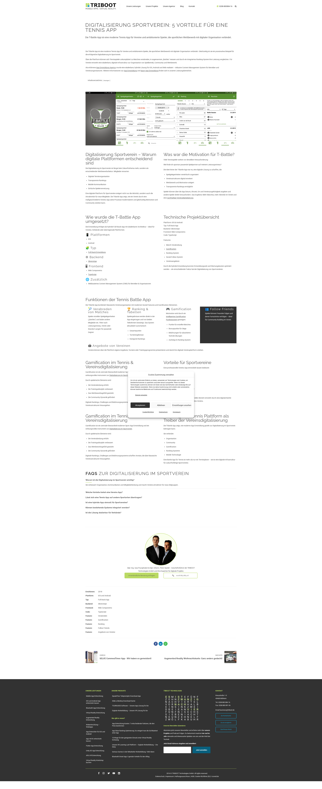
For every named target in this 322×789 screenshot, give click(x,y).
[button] (235, 6)
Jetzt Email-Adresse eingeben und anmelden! (180, 743)
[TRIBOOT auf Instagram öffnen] (103, 773)
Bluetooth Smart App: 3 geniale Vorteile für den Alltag (130, 756)
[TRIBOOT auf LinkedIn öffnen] (119, 773)
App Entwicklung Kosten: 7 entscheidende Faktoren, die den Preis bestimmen (133, 725)
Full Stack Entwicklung (97, 252)
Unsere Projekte (152, 6)
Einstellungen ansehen (181, 405)
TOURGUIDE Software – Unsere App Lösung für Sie (130, 706)
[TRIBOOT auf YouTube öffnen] (114, 773)
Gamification (171, 249)
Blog (182, 6)
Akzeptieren (140, 405)
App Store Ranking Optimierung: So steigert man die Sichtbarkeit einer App (135, 732)
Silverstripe (92, 261)
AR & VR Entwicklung (93, 755)
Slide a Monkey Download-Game (123, 701)
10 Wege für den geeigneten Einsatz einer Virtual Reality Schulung (132, 739)
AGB (192, 776)
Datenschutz (163, 412)
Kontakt (192, 6)
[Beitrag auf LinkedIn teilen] (161, 644)
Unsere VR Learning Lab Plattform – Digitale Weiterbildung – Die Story (135, 746)
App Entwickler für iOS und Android (95, 733)
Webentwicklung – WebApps (92, 726)
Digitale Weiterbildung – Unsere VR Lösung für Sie (130, 711)
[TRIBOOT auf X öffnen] (108, 773)
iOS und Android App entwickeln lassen (93, 702)
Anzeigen (106, 80)
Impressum (176, 412)
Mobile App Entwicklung (94, 696)
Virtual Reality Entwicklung (95, 713)
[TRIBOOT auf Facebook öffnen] (98, 773)
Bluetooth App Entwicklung (95, 708)
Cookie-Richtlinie (148, 412)
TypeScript (92, 274)
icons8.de (215, 776)
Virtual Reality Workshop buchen (94, 761)
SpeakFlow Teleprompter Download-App (126, 696)
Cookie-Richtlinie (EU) (203, 776)
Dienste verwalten (141, 395)
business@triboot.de (227, 710)
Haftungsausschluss (182, 776)
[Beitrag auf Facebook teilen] (156, 644)
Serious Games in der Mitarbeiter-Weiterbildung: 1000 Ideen (133, 752)
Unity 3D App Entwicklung (95, 751)
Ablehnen (161, 405)
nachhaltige (180, 198)
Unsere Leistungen (133, 6)
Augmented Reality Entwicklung (92, 719)
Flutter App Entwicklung (94, 746)
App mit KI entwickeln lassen (94, 740)
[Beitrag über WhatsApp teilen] (166, 644)
